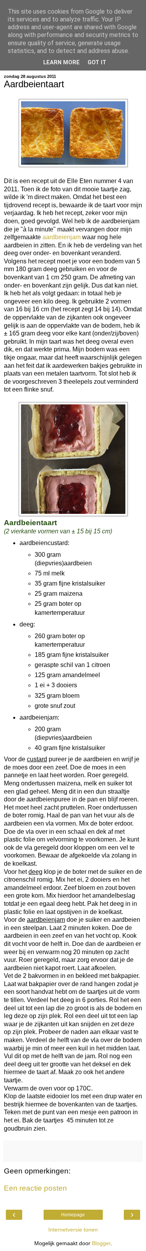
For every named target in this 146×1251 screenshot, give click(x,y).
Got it (97, 62)
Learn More (61, 62)
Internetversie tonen (73, 1229)
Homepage (73, 1214)
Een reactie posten (35, 1188)
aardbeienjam (62, 237)
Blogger (101, 1243)
